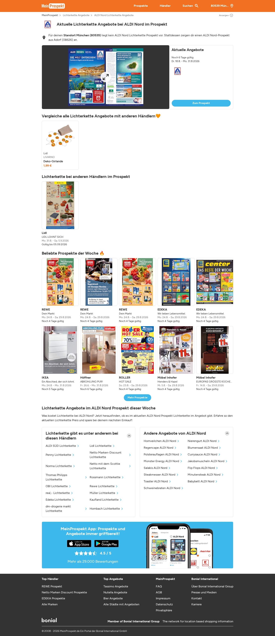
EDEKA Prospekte (53, 598)
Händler (165, 5)
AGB (159, 592)
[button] (137, 77)
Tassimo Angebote (115, 586)
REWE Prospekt (52, 586)
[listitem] (60, 145)
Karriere (196, 604)
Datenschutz (164, 604)
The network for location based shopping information (198, 621)
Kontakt (196, 598)
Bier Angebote (113, 598)
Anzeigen (224, 15)
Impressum (163, 598)
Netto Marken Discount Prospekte (64, 592)
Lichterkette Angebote (76, 15)
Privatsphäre (164, 610)
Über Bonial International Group (212, 586)
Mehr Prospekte (138, 397)
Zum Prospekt (201, 103)
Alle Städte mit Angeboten (121, 604)
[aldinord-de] (48, 24)
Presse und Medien (204, 592)
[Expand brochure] (105, 77)
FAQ (159, 586)
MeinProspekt (50, 15)
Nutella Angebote (115, 592)
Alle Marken (50, 604)
